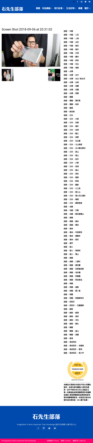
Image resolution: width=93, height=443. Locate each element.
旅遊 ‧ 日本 (68, 115)
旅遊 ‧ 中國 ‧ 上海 (71, 38)
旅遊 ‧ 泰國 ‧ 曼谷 (71, 221)
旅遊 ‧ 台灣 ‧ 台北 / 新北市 (74, 79)
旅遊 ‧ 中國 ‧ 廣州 (71, 57)
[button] (74, 2)
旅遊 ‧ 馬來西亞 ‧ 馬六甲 (74, 353)
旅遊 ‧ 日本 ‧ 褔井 (71, 126)
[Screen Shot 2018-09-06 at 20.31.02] (31, 66)
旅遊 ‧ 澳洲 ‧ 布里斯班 (73, 232)
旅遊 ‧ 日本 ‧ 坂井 (71, 159)
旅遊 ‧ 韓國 (68, 327)
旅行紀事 (58, 8)
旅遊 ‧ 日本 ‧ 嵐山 (71, 170)
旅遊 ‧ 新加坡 (69, 112)
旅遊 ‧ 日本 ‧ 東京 (71, 174)
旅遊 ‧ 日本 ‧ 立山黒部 (73, 144)
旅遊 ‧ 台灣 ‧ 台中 (71, 75)
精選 (38, 8)
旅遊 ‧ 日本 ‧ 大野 (71, 163)
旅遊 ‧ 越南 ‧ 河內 (71, 320)
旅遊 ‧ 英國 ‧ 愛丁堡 (72, 291)
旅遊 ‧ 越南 (68, 309)
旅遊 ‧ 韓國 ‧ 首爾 (71, 335)
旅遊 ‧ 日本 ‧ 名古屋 (72, 141)
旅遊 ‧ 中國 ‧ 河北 (71, 64)
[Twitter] (85, 1)
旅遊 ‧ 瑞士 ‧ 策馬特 (72, 250)
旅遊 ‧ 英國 (68, 283)
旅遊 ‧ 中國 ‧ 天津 (71, 53)
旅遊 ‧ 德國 (68, 97)
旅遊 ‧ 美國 (68, 258)
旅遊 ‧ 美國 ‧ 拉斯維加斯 (74, 269)
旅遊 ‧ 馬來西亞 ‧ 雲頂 (73, 349)
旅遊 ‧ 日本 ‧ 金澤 (71, 130)
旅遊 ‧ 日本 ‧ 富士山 (72, 192)
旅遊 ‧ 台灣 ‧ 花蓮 (71, 90)
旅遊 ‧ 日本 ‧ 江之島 (72, 188)
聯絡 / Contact (65, 441)
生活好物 (70, 8)
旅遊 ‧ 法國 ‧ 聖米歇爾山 (74, 214)
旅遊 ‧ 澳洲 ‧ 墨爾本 (72, 236)
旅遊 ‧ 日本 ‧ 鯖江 (71, 133)
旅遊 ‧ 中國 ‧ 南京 (71, 46)
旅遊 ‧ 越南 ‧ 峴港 (71, 313)
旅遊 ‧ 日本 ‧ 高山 (71, 152)
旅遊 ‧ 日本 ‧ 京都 (71, 122)
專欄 (80, 8)
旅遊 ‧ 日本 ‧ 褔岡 (71, 199)
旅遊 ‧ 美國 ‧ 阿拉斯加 (73, 280)
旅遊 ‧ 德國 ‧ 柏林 (71, 104)
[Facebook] (77, 1)
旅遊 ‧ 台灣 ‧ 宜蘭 (71, 86)
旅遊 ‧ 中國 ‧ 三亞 (71, 35)
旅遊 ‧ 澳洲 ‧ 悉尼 (71, 240)
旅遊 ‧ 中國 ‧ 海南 (71, 68)
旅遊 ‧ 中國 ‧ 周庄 (71, 49)
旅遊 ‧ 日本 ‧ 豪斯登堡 (73, 203)
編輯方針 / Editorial (79, 441)
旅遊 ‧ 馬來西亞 (70, 342)
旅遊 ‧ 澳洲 (68, 229)
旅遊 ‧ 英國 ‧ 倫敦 (71, 287)
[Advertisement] (46, 18)
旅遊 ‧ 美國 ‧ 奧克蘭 (72, 265)
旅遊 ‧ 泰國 (68, 218)
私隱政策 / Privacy (53, 441)
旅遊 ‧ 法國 (68, 207)
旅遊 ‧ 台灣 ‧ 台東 (71, 82)
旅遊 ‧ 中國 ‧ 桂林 (71, 60)
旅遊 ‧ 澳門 (68, 243)
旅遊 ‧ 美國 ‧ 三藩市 (72, 261)
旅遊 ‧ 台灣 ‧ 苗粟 (71, 93)
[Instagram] (81, 1)
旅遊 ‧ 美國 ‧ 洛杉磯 (72, 272)
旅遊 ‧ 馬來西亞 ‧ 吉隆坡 (74, 346)
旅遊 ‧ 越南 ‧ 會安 (71, 316)
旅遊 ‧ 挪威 (68, 108)
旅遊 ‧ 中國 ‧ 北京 (71, 42)
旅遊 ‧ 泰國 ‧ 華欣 (71, 225)
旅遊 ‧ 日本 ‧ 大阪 (71, 119)
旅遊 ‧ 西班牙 (69, 302)
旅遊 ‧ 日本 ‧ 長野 (71, 137)
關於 (87, 8)
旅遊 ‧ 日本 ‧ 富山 (71, 155)
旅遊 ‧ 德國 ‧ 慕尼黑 (72, 101)
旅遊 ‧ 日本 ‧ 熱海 (71, 181)
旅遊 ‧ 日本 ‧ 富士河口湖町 (74, 196)
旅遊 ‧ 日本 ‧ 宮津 (71, 166)
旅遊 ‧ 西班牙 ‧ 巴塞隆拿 (74, 305)
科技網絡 (46, 8)
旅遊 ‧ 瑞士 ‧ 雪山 (71, 254)
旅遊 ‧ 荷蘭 (68, 294)
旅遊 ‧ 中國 (68, 31)
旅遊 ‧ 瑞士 (68, 247)
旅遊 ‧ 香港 (68, 338)
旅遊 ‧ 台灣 (68, 71)
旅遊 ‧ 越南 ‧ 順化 (71, 324)
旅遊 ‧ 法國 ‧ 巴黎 (71, 210)
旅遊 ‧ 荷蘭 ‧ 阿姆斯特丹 (74, 298)
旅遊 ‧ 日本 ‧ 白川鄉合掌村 (74, 148)
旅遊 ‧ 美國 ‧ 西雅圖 (72, 276)
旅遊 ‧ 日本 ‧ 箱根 (71, 177)
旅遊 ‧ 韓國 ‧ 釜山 (71, 331)
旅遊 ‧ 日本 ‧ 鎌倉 (71, 185)
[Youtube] (89, 1)
